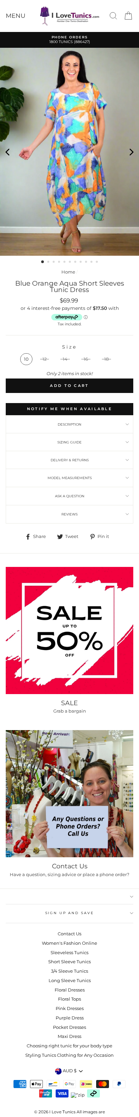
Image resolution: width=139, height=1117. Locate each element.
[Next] (131, 151)
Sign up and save (69, 913)
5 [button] (65, 262)
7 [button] (76, 262)
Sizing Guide (69, 442)
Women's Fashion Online (69, 943)
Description (69, 424)
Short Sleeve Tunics (69, 961)
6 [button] (70, 262)
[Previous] (7, 151)
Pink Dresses (70, 1008)
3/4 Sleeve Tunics (69, 971)
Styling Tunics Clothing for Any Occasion (69, 1055)
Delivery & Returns (70, 460)
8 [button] (81, 262)
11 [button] (97, 262)
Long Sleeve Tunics (70, 980)
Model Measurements (70, 478)
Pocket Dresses (69, 1027)
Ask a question (69, 496)
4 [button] (59, 262)
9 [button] (86, 262)
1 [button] (43, 262)
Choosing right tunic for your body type (69, 1045)
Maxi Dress (69, 1036)
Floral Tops (69, 999)
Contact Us (69, 933)
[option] (69, 152)
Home (68, 272)
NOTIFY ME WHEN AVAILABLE (69, 408)
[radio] (26, 359)
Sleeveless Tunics (69, 952)
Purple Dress (70, 1017)
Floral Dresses (70, 990)
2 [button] (49, 262)
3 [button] (54, 262)
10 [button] (92, 262)
